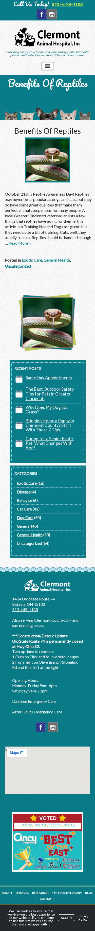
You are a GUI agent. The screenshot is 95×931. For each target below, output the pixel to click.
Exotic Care (32, 260)
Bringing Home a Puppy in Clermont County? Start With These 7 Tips (50, 425)
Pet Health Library (67, 893)
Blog (89, 893)
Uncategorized (18, 266)
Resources (40, 893)
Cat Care (24, 509)
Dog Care (25, 517)
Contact (47, 899)
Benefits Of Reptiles (47, 130)
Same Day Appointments (49, 377)
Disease (24, 492)
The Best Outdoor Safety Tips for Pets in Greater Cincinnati (50, 393)
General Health (57, 260)
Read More (20, 243)
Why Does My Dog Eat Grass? (47, 409)
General (23, 526)
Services (22, 893)
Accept (66, 918)
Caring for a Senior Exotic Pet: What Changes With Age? (50, 443)
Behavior (24, 500)
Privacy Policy (83, 917)
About (7, 893)
